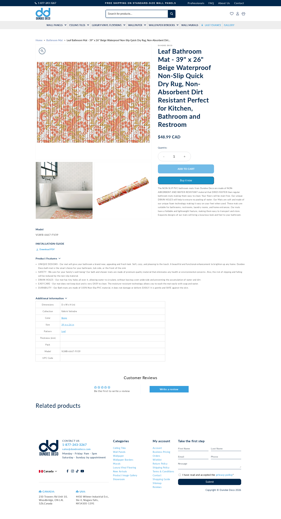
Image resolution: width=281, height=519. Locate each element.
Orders (156, 455)
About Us (224, 3)
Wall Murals (189, 25)
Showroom (119, 479)
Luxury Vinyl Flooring (107, 25)
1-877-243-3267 (47, 3)
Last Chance (213, 25)
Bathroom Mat (54, 40)
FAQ (211, 3)
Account (157, 448)
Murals (116, 463)
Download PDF (47, 249)
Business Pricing (161, 452)
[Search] (171, 14)
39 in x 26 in (67, 324)
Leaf (63, 331)
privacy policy (224, 474)
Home (39, 40)
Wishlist (157, 459)
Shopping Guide (161, 479)
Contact (239, 3)
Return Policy (160, 463)
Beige (64, 318)
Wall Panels (55, 25)
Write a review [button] (169, 389)
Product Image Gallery (125, 475)
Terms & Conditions (163, 471)
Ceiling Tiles (77, 25)
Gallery (229, 25)
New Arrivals (120, 471)
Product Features (46, 258)
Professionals (196, 3)
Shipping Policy (161, 467)
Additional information (50, 298)
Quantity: (172, 152)
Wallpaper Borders (162, 25)
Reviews (157, 487)
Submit (210, 481)
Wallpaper (135, 25)
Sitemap (157, 483)
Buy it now (186, 180)
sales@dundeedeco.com (76, 449)
